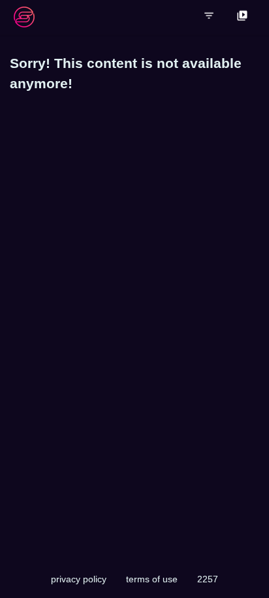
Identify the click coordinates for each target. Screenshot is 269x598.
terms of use (152, 579)
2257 (207, 579)
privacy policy (78, 579)
